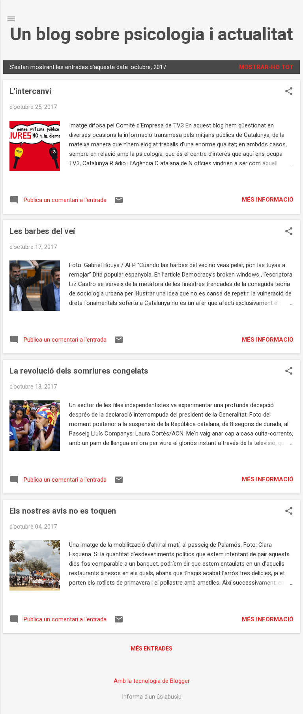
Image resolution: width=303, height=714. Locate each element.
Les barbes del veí (42, 231)
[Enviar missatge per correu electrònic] (118, 202)
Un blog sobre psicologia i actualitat (151, 34)
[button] (289, 91)
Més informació (268, 199)
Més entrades (151, 648)
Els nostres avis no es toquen (62, 511)
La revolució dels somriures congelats (78, 371)
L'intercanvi (30, 91)
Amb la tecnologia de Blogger (152, 680)
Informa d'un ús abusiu (151, 696)
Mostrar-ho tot (266, 67)
